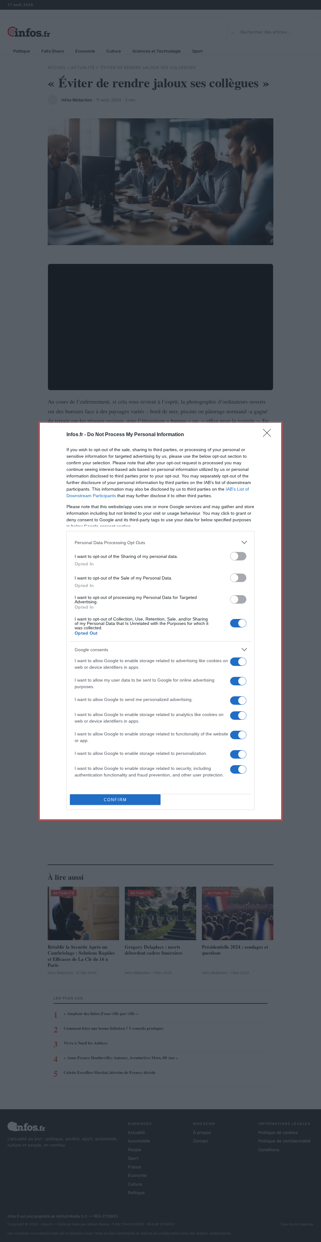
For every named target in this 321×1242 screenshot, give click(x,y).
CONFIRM (115, 799)
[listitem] (160, 542)
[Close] (269, 435)
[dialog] (160, 621)
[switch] (238, 556)
